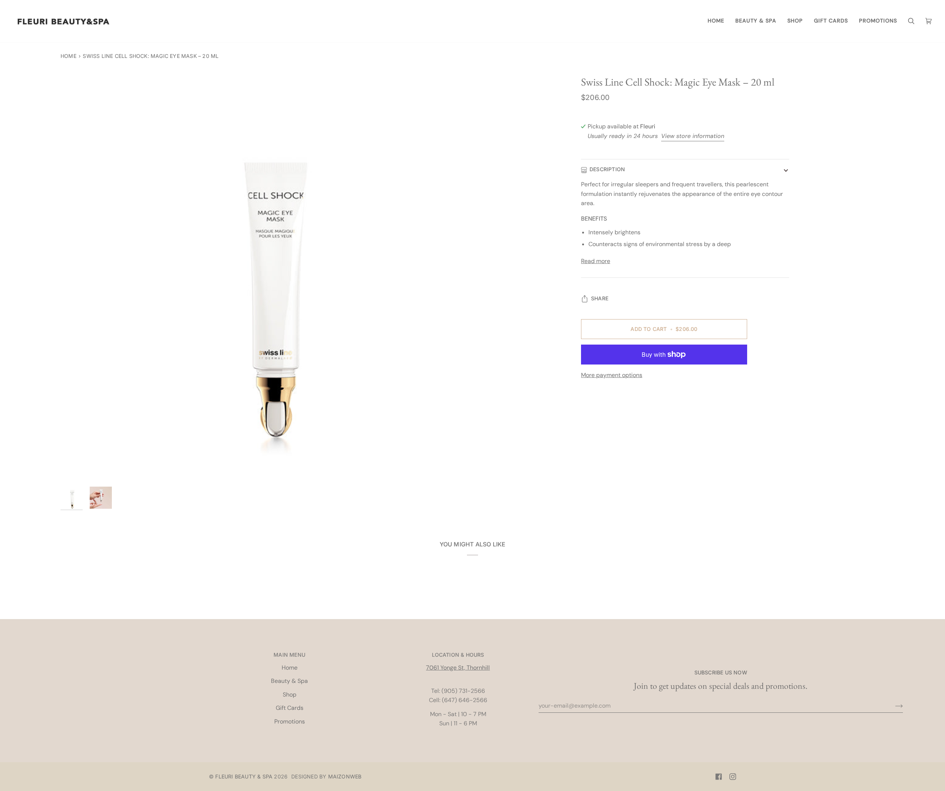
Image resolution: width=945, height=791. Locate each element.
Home (68, 56)
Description (607, 169)
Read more (595, 261)
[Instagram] (732, 776)
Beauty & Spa (289, 681)
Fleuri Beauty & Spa (243, 776)
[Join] (893, 706)
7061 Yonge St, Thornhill (458, 667)
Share (599, 298)
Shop (289, 694)
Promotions (289, 721)
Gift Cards (289, 708)
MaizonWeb (345, 776)
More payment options (611, 375)
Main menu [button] (289, 655)
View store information (692, 136)
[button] (756, 21)
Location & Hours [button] (458, 655)
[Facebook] (718, 776)
